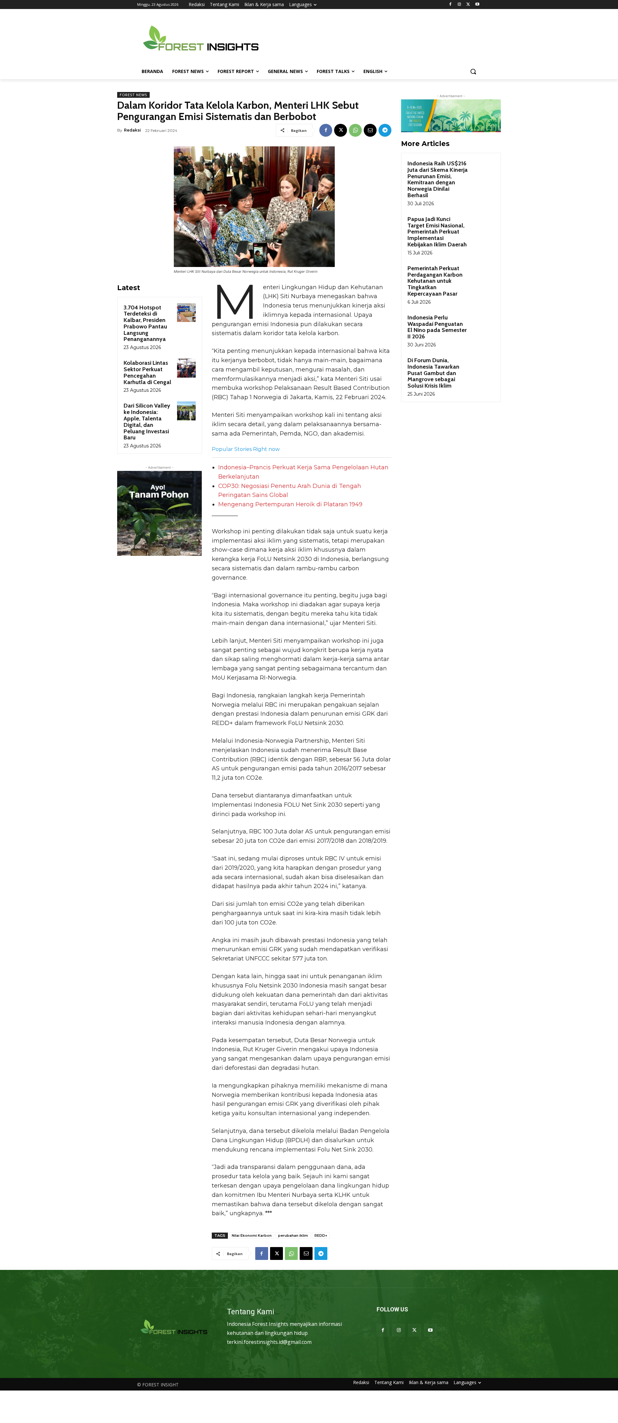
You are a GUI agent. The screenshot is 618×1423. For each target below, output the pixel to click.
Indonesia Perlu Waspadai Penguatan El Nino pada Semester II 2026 (437, 327)
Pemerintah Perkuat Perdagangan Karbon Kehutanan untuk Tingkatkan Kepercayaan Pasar (435, 281)
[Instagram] (459, 4)
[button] (473, 71)
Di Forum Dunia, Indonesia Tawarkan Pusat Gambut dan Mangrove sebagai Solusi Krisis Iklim (433, 373)
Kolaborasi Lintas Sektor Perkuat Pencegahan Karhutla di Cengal (147, 372)
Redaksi (132, 130)
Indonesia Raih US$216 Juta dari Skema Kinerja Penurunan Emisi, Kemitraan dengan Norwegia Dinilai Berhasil (437, 179)
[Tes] (174, 1327)
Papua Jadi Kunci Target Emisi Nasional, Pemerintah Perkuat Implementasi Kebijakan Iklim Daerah (437, 232)
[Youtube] (477, 4)
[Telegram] (385, 130)
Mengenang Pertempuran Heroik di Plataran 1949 (290, 504)
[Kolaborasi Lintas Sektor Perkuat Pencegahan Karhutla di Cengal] (186, 368)
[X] (468, 4)
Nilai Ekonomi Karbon (252, 1235)
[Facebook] (450, 4)
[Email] (370, 130)
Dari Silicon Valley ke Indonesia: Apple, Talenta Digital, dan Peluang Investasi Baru (147, 421)
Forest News (133, 95)
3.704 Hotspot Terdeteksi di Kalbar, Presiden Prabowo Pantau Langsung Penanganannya (145, 323)
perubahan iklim (293, 1235)
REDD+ (320, 1235)
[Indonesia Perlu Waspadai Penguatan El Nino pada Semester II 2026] (483, 324)
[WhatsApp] (355, 130)
